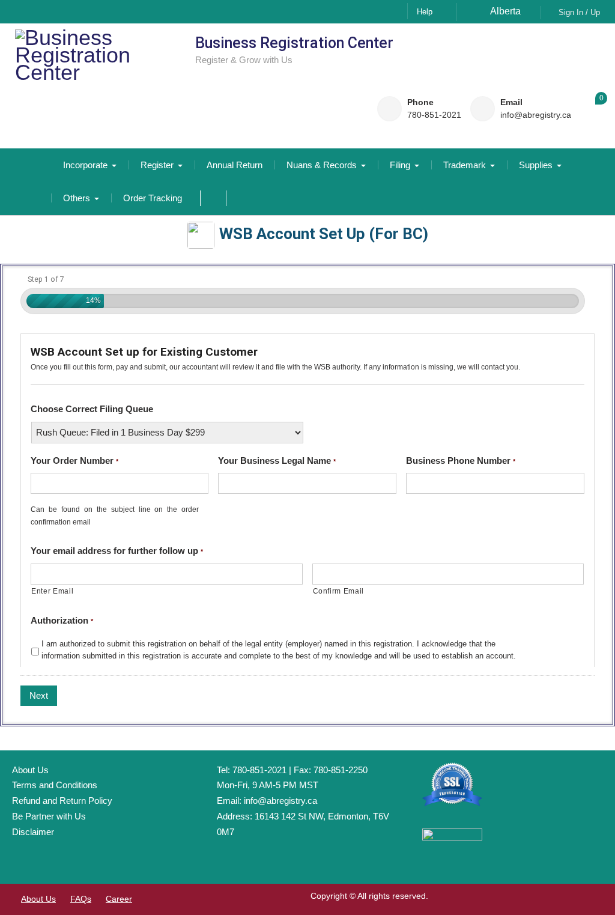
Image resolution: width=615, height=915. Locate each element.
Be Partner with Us (49, 816)
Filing (400, 165)
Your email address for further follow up (117, 551)
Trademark (464, 165)
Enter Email (52, 591)
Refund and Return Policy (62, 800)
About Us (30, 770)
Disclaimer (33, 832)
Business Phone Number (460, 460)
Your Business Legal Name (277, 460)
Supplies (536, 165)
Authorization (62, 620)
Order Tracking (152, 198)
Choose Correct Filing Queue (92, 409)
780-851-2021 (434, 115)
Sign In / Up (579, 12)
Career (119, 899)
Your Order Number (74, 460)
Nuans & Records (321, 165)
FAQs (80, 899)
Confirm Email (339, 591)
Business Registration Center (294, 43)
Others (76, 198)
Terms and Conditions (54, 785)
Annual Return (234, 165)
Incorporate (85, 165)
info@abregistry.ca (535, 115)
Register (157, 165)
